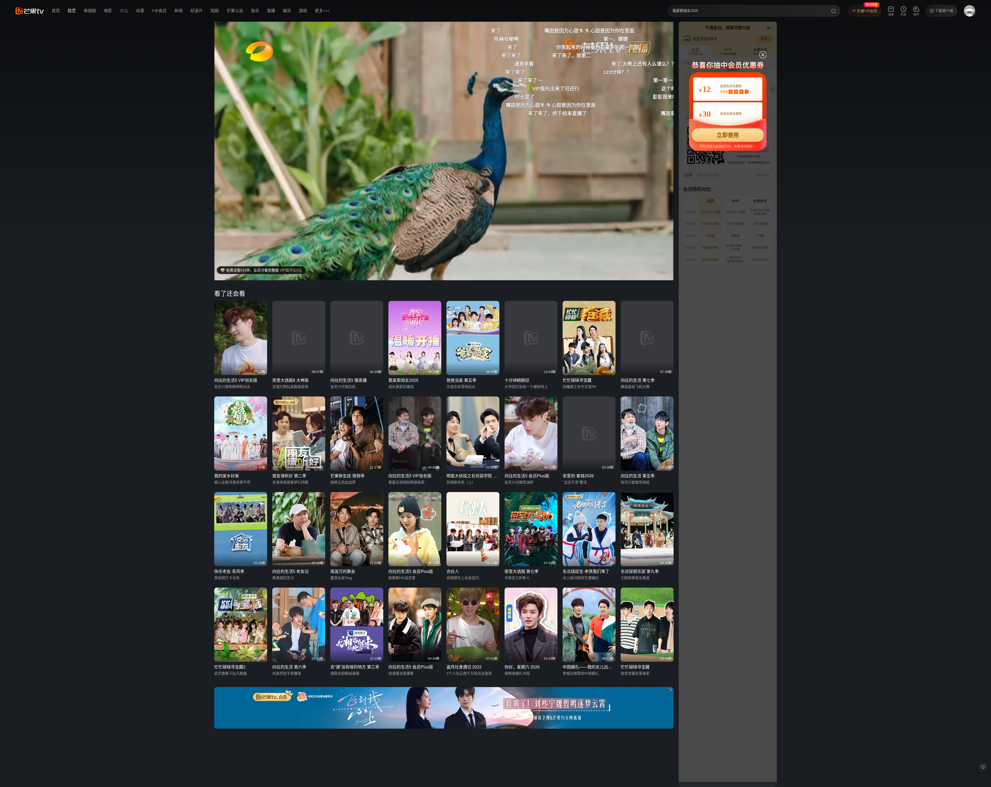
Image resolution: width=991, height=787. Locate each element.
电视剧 (90, 11)
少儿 (124, 11)
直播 (271, 11)
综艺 (72, 11)
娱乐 (287, 11)
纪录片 (196, 11)
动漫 (140, 11)
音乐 (255, 11)
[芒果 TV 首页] (29, 10)
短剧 (215, 11)
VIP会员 (159, 11)
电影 (108, 11)
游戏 (303, 11)
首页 (56, 11)
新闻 (178, 11)
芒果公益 (235, 11)
